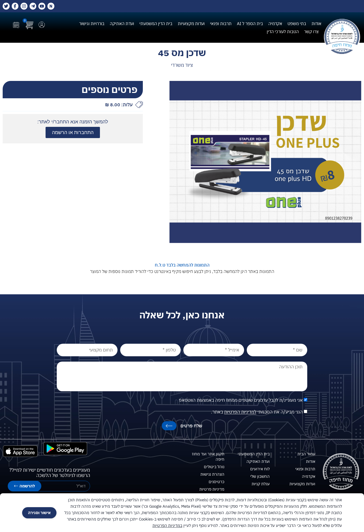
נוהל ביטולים (214, 466)
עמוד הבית (306, 453)
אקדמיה (275, 23)
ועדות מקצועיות (191, 23)
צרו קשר (311, 31)
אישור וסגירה (39, 512)
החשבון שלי (260, 476)
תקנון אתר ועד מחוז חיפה (208, 456)
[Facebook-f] (15, 6)
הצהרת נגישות (212, 474)
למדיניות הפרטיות (240, 412)
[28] (265, 162)
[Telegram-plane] (33, 6)
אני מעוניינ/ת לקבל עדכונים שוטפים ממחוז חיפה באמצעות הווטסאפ (241, 400)
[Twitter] (6, 6)
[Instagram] (24, 6)
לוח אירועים (260, 468)
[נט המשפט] (50, 6)
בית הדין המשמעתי (155, 23)
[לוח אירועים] (16, 25)
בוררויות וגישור (91, 23)
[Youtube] (41, 6)
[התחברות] (42, 25)
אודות (316, 23)
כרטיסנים (216, 481)
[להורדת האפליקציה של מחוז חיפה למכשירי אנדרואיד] (65, 448)
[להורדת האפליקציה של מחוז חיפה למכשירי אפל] (20, 451)
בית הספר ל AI (250, 23)
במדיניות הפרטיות (167, 525)
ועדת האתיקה (122, 23)
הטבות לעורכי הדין (283, 31)
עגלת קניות (261, 483)
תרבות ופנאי (221, 23)
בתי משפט (297, 23)
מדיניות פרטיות (211, 489)
